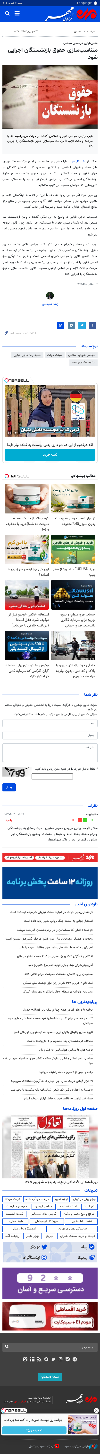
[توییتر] (53, 1359)
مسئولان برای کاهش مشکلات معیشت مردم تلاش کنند (59, 974)
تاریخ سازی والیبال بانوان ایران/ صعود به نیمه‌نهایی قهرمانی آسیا (53, 1032)
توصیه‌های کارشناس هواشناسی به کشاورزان (66, 1049)
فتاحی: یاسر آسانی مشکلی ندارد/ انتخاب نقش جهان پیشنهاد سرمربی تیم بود (48, 1061)
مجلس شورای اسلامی (81, 355)
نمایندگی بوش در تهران (72, 1228)
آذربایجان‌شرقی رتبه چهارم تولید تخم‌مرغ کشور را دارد (60, 965)
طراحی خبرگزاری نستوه (77, 1446)
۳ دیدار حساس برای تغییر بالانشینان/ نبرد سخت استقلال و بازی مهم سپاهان (50, 1021)
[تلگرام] (75, 1359)
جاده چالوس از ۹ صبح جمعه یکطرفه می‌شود (66, 1072)
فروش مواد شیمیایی (43, 1213)
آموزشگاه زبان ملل (24, 1228)
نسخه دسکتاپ (50, 1376)
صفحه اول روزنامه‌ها (80, 1109)
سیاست (91, 32)
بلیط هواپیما (15, 1221)
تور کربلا (89, 1206)
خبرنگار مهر (78, 161)
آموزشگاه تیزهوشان (46, 1221)
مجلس (78, 32)
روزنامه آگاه (12, 1236)
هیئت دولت (54, 355)
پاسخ (9, 820)
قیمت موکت (12, 1199)
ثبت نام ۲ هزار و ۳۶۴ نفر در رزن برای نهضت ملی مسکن (58, 983)
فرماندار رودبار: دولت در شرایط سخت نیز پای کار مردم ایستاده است (51, 912)
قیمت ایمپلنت (14, 1213)
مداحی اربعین (43, 1206)
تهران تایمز (32, 1236)
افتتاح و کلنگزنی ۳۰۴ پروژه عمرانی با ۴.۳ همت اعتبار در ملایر (55, 956)
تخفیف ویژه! (34, 1430)
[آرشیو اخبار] (32, 1359)
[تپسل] (6, 380)
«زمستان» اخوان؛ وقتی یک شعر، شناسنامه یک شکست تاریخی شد (52, 1089)
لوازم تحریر (61, 1199)
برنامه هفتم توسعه (83, 362)
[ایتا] (25, 1359)
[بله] (68, 1359)
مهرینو (49, 1236)
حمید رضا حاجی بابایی (27, 355)
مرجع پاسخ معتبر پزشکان (79, 1213)
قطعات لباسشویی (81, 1221)
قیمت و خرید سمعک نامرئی (77, 1236)
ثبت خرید (50, 455)
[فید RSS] (39, 1359)
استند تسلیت (68, 1206)
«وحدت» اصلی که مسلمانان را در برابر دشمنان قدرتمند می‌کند (55, 930)
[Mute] (16, 433)
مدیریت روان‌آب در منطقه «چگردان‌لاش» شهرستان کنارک (58, 991)
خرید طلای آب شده (37, 1199)
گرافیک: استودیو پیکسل (42, 1446)
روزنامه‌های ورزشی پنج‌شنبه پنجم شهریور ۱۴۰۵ (63, 1182)
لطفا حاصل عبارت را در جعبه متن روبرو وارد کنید (66, 769)
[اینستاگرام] (61, 1359)
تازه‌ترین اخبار (86, 904)
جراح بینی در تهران (84, 1199)
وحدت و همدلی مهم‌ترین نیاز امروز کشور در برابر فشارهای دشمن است (49, 938)
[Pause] (9, 433)
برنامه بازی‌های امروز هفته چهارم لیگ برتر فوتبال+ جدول (58, 1009)
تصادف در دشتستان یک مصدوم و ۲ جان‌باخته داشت (60, 1041)
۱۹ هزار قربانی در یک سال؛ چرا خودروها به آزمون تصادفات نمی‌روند (52, 1081)
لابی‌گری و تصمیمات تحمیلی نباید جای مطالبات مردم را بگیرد (55, 947)
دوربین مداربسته (16, 1206)
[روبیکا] (46, 1359)
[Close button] (96, 1410)
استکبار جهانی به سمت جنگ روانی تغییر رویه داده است (58, 921)
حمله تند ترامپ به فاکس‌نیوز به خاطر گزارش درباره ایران (58, 1098)
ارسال (9, 787)
